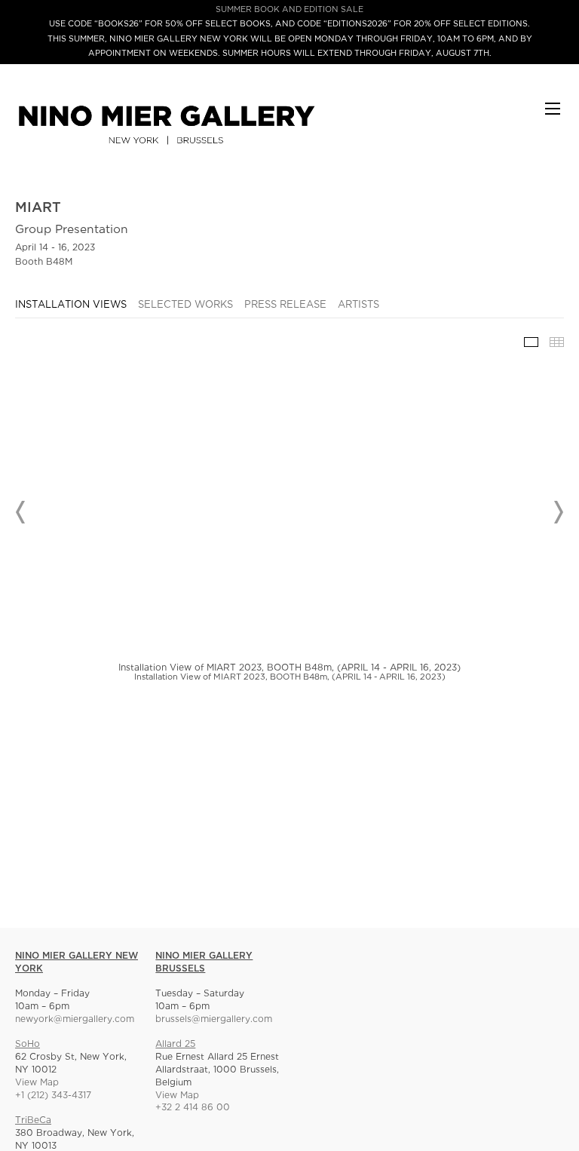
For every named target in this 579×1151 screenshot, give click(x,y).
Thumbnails (557, 342)
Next (558, 512)
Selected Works (185, 305)
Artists (358, 305)
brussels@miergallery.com (213, 1019)
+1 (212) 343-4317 (53, 1095)
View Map (37, 1083)
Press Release (285, 305)
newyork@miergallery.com (74, 1019)
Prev (21, 512)
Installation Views (71, 305)
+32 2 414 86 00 (192, 1107)
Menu (552, 116)
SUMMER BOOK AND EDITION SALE (289, 10)
